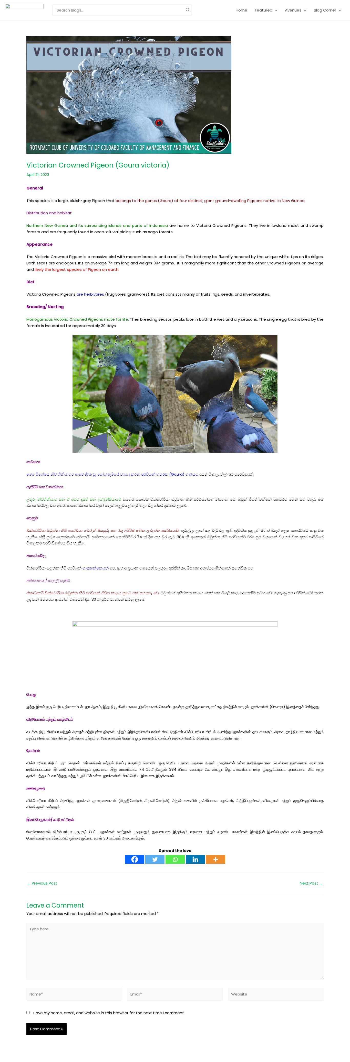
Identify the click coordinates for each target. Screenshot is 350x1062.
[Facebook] (134, 859)
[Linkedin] (195, 859)
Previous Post (42, 883)
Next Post (311, 883)
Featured (263, 10)
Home (241, 10)
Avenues (293, 10)
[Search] (187, 10)
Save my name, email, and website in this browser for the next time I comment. (109, 1012)
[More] (215, 859)
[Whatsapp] (175, 859)
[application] (274, 10)
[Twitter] (154, 859)
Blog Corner (325, 10)
